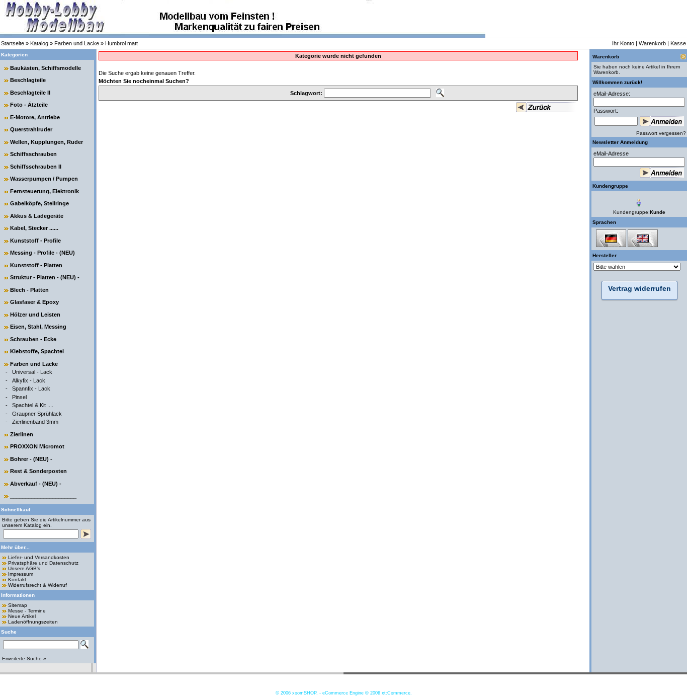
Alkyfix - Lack (28, 380)
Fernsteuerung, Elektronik (44, 191)
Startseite (12, 43)
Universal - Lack (32, 372)
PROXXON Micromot (37, 446)
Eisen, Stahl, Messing (38, 327)
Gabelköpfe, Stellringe (39, 203)
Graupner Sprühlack (37, 414)
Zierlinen (21, 434)
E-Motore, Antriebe (35, 117)
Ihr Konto (623, 43)
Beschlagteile (28, 80)
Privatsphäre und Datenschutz (43, 563)
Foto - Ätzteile (29, 105)
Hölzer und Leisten (35, 315)
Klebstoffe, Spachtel (37, 351)
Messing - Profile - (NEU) (42, 253)
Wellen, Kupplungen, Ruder (46, 142)
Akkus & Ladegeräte (36, 216)
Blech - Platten (29, 290)
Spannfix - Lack (31, 388)
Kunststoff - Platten (36, 265)
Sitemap (17, 605)
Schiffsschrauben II (35, 167)
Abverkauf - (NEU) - (35, 484)
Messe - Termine (27, 610)
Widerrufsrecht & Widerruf (37, 585)
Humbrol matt (121, 43)
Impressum (20, 574)
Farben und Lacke (76, 43)
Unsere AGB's (24, 568)
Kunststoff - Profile (35, 241)
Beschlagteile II (30, 93)
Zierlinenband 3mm (35, 422)
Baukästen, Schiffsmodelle (45, 68)
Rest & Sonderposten (38, 471)
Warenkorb (652, 43)
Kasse (678, 43)
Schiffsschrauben (33, 154)
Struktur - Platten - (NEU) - (44, 277)
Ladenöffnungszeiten (33, 622)
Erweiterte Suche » (24, 658)
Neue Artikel (22, 616)
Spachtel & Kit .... (32, 405)
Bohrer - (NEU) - (31, 459)
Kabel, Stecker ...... (34, 228)
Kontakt (17, 579)
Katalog (39, 43)
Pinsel (19, 397)
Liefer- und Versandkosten (38, 557)
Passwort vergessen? (661, 133)
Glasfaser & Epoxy (34, 302)
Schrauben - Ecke (33, 339)
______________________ (43, 496)
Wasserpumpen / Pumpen (44, 179)
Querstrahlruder (31, 129)
